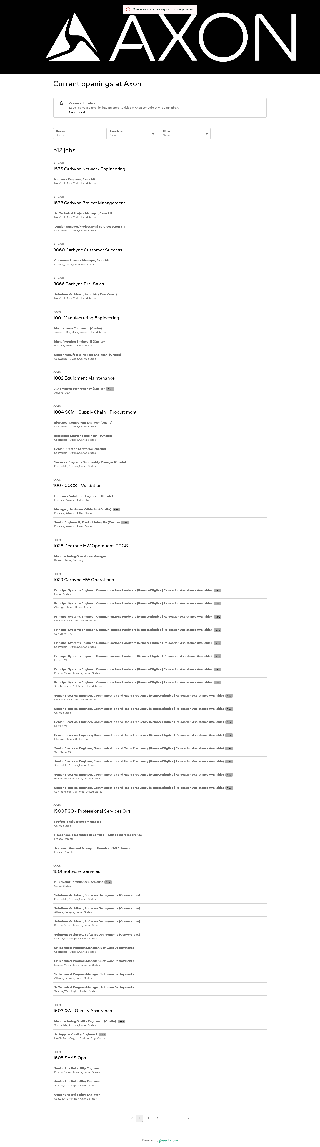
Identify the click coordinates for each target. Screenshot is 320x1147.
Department (117, 131)
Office (166, 131)
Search (60, 131)
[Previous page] (132, 1118)
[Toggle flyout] (153, 134)
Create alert (77, 112)
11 (180, 1118)
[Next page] (188, 1118)
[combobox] (163, 135)
